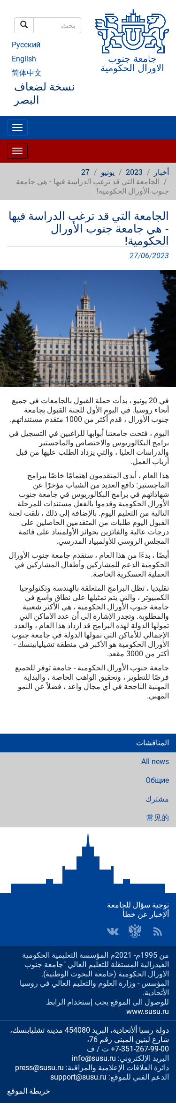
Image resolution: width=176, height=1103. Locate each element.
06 (145, 255)
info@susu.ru (94, 1058)
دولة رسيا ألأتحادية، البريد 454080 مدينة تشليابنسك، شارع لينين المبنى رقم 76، (89, 1035)
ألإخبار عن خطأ (145, 914)
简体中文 (27, 72)
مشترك (157, 799)
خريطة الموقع (28, 1091)
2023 (134, 172)
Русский (26, 44)
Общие (157, 780)
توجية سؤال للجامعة (138, 904)
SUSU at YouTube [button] (135, 931)
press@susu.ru (39, 1067)
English (24, 58)
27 (85, 172)
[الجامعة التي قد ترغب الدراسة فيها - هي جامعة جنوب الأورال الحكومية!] (88, 328)
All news (155, 761)
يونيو (108, 172)
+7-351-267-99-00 (140, 1048)
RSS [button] (157, 931)
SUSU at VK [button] (112, 931)
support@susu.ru (78, 1077)
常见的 (157, 817)
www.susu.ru (147, 1011)
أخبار (161, 172)
